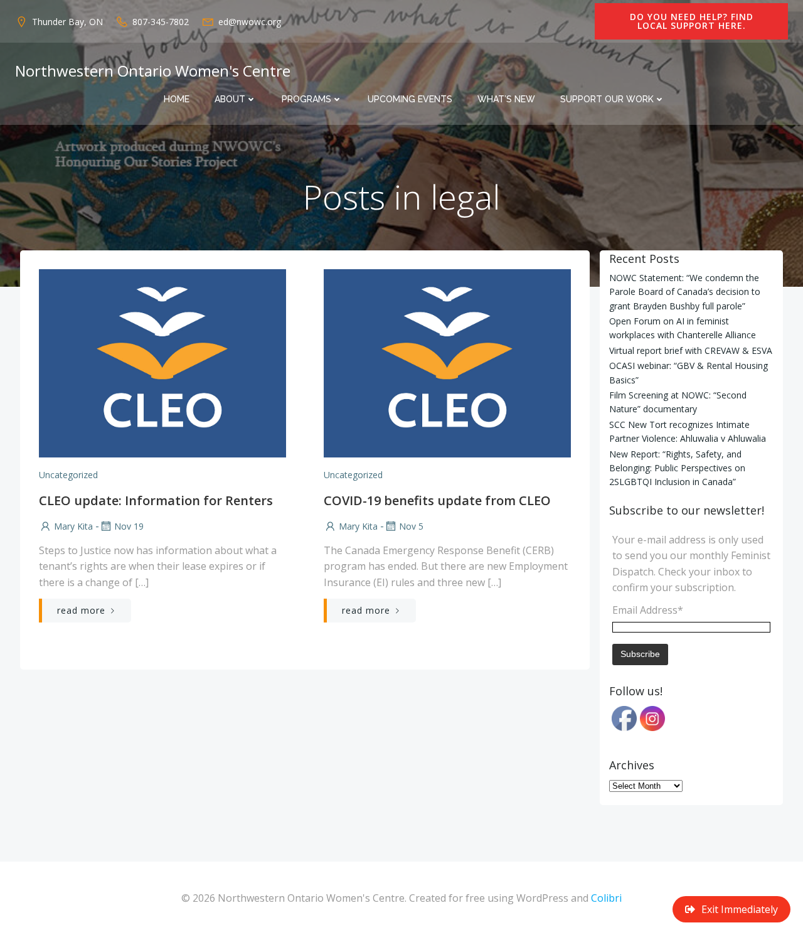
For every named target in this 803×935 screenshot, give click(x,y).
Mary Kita (73, 526)
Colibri (606, 898)
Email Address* (647, 610)
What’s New (506, 99)
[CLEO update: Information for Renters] (162, 362)
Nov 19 (129, 526)
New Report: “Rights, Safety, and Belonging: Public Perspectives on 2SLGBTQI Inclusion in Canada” (677, 468)
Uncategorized (68, 475)
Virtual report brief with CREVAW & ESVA (690, 350)
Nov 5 (411, 526)
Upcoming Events (410, 99)
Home (176, 99)
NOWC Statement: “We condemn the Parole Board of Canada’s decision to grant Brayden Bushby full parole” (684, 292)
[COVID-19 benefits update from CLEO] (447, 362)
